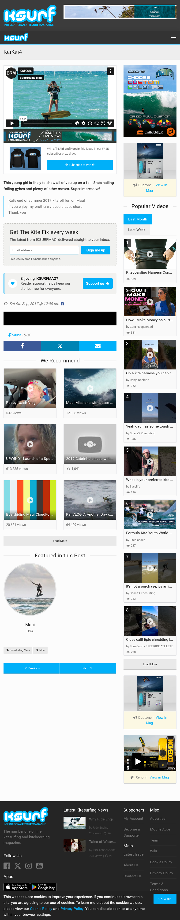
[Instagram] (29, 867)
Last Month (137, 219)
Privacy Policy (161, 873)
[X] (18, 867)
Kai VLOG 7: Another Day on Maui (91, 514)
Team (154, 840)
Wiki (153, 851)
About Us (131, 865)
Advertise (157, 818)
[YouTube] (39, 867)
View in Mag (156, 188)
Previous (34, 668)
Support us (95, 283)
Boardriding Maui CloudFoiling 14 (31, 514)
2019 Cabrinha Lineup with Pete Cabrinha (91, 458)
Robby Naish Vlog (21, 402)
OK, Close (164, 899)
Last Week (136, 229)
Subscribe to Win (80, 165)
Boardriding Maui (19, 650)
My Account (133, 818)
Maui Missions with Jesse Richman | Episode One (91, 402)
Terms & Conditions (159, 887)
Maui (30, 624)
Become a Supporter (132, 832)
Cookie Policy (161, 862)
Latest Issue (133, 854)
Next (85, 668)
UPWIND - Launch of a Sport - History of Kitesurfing (31, 458)
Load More (60, 541)
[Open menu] (173, 37)
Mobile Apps (160, 829)
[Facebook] (7, 867)
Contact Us (133, 876)
